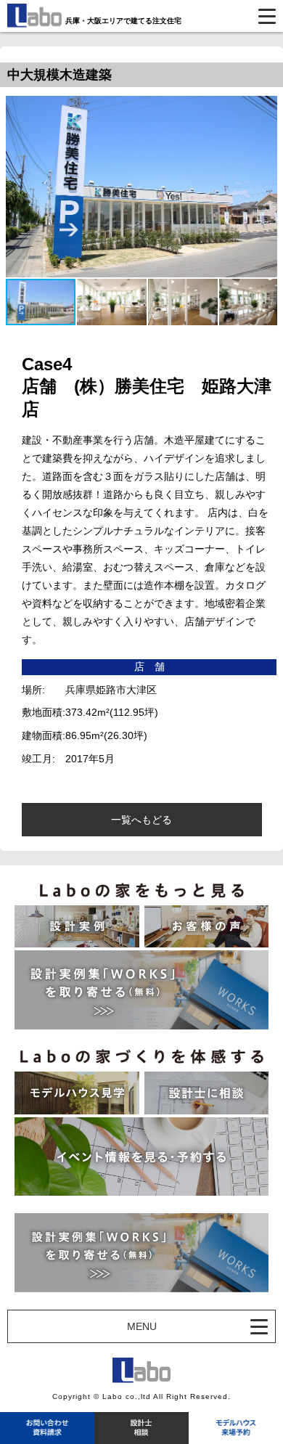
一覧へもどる (141, 819)
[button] (112, 302)
